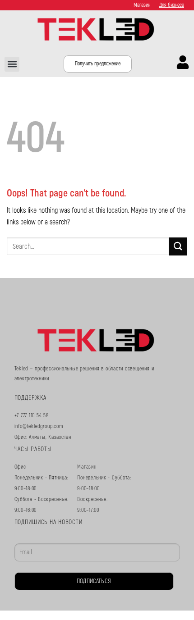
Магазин (142, 5)
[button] (12, 64)
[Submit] (178, 246)
